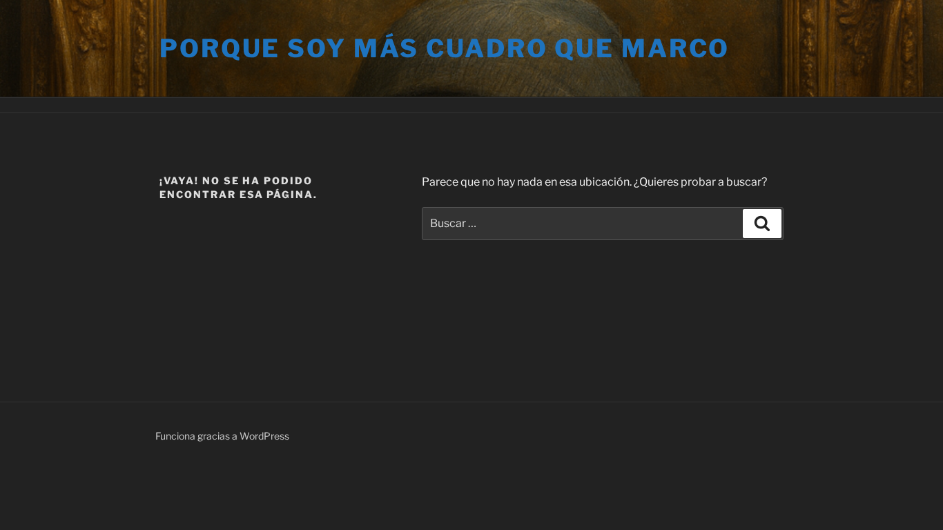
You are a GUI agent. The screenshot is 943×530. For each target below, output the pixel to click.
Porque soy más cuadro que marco (444, 48)
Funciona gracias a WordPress (222, 436)
